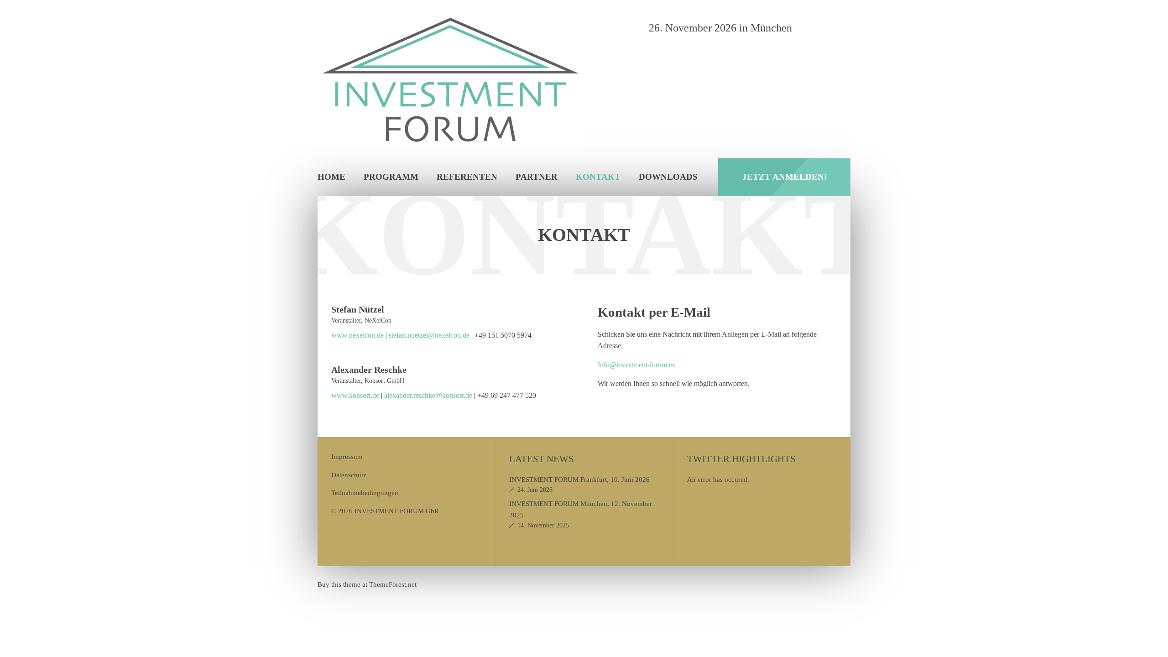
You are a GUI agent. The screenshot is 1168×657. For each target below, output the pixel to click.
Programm (391, 177)
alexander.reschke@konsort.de (428, 395)
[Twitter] (818, 27)
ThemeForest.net (393, 584)
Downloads (668, 177)
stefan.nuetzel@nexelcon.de (429, 335)
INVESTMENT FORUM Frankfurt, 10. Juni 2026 (579, 479)
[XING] (839, 27)
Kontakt (598, 177)
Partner (537, 177)
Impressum (347, 456)
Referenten (467, 177)
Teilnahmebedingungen (364, 492)
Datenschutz (348, 475)
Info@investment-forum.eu (637, 365)
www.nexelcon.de (358, 335)
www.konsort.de (355, 395)
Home (331, 177)
